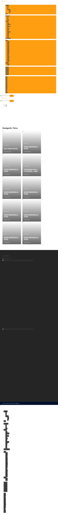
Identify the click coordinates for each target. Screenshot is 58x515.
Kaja (7, 7)
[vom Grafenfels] (4, 1)
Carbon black (9, 24)
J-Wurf (8, 54)
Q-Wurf (26, 211)
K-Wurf (8, 53)
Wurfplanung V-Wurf (8, 38)
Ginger (8, 20)
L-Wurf (8, 52)
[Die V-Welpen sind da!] (17, 142)
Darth (6, 440)
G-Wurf (8, 57)
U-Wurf (8, 42)
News (4, 145)
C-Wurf (8, 60)
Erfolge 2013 (7, 74)
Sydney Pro (17, 403)
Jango (6, 445)
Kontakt (6, 13)
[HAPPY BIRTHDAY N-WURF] (17, 164)
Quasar (6, 443)
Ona (7, 8)
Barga (10, 11)
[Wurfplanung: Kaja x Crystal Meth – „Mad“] (31, 164)
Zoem (8, 36)
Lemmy (8, 28)
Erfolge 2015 (7, 72)
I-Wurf (8, 55)
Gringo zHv (8, 26)
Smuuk (8, 23)
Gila (7, 6)
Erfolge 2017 (7, 70)
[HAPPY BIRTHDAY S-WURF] (39, 142)
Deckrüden (6, 21)
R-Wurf (5, 498)
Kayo (8, 25)
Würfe (4, 39)
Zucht (3, 422)
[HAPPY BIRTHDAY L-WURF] (11, 210)
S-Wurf (8, 44)
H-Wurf (8, 56)
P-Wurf (6, 83)
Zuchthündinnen (6, 423)
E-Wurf (8, 59)
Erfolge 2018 (7, 69)
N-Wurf (6, 85)
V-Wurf (8, 41)
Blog (4, 75)
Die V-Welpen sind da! (11, 148)
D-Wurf (6, 478)
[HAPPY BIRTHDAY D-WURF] (11, 233)
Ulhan (6, 444)
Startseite (3, 408)
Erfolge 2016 (7, 71)
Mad (7, 22)
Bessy (10, 10)
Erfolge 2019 (7, 68)
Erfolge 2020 (7, 67)
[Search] (12, 96)
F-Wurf (8, 58)
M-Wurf (8, 51)
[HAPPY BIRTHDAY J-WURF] (31, 187)
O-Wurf (6, 84)
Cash (7, 27)
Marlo (8, 37)
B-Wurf (8, 61)
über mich (5, 4)
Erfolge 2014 (7, 73)
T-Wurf (8, 43)
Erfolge (3, 481)
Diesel (8, 29)
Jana (9, 12)
